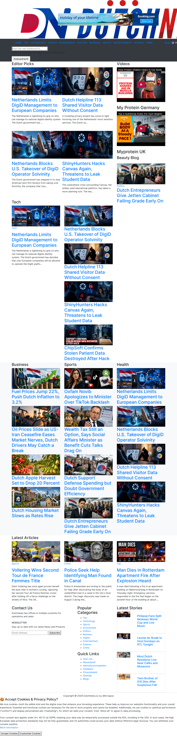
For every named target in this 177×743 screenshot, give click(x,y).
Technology (89, 621)
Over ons (87, 659)
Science (87, 644)
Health (86, 637)
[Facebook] (16, 643)
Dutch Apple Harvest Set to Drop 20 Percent (36, 480)
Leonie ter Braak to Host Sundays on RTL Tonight (149, 641)
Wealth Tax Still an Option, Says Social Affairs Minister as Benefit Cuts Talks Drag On (84, 440)
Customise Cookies (30, 733)
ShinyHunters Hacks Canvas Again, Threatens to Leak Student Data (83, 171)
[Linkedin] (12, 643)
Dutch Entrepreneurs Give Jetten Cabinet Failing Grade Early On (140, 195)
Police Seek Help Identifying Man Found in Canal (87, 575)
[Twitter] (23, 643)
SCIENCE (139, 42)
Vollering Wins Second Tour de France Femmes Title (35, 575)
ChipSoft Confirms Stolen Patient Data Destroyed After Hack (87, 353)
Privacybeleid (90, 672)
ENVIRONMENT (67, 42)
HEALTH (106, 42)
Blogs (168, 42)
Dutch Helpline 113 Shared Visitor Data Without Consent (82, 105)
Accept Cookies (9, 733)
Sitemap (87, 675)
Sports (15, 563)
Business (87, 634)
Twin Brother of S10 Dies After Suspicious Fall (147, 682)
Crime (67, 563)
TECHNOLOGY (38, 42)
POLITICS (82, 42)
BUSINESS (94, 42)
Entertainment (90, 641)
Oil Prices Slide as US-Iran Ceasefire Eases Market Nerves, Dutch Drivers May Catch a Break (35, 440)
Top (119, 563)
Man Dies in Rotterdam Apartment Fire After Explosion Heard (140, 575)
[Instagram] (19, 643)
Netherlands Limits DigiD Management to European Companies (34, 105)
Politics (120, 186)
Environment (89, 627)
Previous (9, 133)
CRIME (149, 42)
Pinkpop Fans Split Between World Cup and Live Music (149, 621)
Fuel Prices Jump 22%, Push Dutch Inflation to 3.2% (35, 397)
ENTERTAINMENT (122, 42)
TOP (26, 42)
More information (9, 727)
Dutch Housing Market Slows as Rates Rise (35, 513)
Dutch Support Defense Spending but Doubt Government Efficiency (87, 485)
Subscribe (55, 632)
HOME (18, 42)
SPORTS (52, 42)
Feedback (88, 668)
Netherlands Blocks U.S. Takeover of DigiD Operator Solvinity (35, 169)
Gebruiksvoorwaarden (94, 665)
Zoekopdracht (21, 58)
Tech (14, 228)
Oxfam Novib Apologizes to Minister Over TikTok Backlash (87, 397)
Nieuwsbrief (89, 662)
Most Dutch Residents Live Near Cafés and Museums (147, 661)
